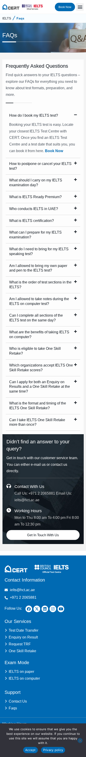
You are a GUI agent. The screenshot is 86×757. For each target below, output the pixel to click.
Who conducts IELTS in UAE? (33, 209)
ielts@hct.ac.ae (26, 500)
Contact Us (18, 701)
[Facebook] (28, 609)
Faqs (20, 18)
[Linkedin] (45, 609)
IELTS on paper (21, 671)
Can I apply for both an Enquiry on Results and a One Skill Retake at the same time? (39, 386)
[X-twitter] (36, 609)
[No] (80, 740)
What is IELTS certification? (31, 221)
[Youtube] (61, 609)
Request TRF (20, 644)
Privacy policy (53, 750)
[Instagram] (53, 609)
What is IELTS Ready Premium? (35, 197)
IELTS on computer (24, 678)
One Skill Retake (22, 651)
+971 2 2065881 (41, 493)
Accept (30, 750)
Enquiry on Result (23, 637)
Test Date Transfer (23, 630)
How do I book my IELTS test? (33, 115)
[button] (80, 7)
